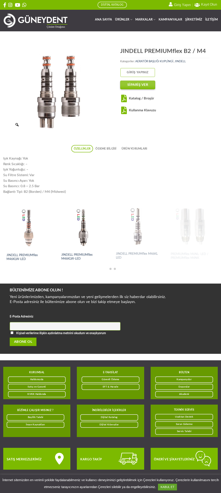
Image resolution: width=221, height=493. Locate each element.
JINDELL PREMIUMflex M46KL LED (137, 257)
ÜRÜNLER (122, 19)
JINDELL (180, 61)
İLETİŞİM (211, 19)
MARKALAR (144, 19)
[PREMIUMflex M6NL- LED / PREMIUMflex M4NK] (192, 227)
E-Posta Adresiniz (21, 316)
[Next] (210, 227)
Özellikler (82, 148)
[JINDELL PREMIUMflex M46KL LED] (138, 227)
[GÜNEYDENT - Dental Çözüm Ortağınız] (35, 20)
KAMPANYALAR (170, 19)
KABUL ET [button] (167, 487)
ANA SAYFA (103, 19)
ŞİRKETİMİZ (193, 19)
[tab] (82, 149)
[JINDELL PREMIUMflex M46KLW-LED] (28, 227)
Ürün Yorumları (134, 148)
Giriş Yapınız (137, 72)
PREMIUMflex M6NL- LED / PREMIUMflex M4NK (189, 257)
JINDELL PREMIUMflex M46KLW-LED (22, 257)
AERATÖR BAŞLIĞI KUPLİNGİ (154, 61)
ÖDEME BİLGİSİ (105, 148)
